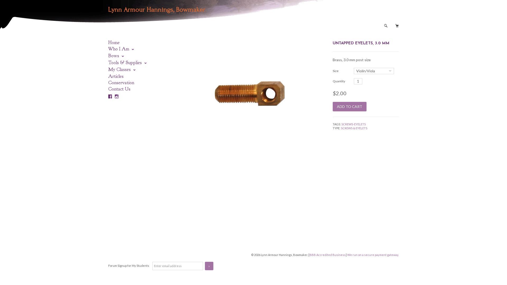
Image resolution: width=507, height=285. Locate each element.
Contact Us (119, 89)
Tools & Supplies (125, 63)
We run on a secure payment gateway (372, 254)
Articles (116, 76)
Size (336, 71)
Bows (114, 56)
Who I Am (119, 49)
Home (114, 43)
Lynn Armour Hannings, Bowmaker (156, 9)
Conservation (121, 83)
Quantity (339, 81)
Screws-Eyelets (353, 124)
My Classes (120, 69)
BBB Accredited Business (327, 254)
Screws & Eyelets (354, 128)
